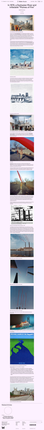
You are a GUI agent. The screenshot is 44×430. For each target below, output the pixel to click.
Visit (8, 1)
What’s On (5, 1)
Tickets (39, 1)
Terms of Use (17, 428)
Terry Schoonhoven (17, 33)
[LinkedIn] (35, 425)
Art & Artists (11, 1)
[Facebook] (32, 425)
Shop (36, 1)
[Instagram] (30, 425)
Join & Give (32, 1)
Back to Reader (22, 13)
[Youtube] (34, 425)
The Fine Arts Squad (29, 42)
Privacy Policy (23, 428)
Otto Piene (11, 163)
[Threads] (31, 425)
